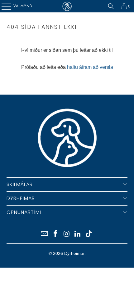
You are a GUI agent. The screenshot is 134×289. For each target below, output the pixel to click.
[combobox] (67, 83)
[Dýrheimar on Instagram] (66, 234)
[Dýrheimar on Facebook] (55, 234)
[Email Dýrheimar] (44, 234)
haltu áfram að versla (90, 67)
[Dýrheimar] (67, 6)
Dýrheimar (74, 253)
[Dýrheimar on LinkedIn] (78, 234)
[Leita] (111, 6)
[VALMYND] (4, 6)
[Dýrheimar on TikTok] (89, 234)
